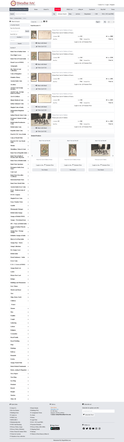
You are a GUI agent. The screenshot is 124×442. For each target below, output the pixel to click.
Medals (13, 145)
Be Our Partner (15, 410)
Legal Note (34, 420)
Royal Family (14, 337)
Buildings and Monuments (18, 282)
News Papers (14, 373)
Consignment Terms (36, 412)
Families (13, 315)
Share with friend (42, 43)
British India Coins (16, 127)
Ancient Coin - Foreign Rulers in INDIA (17, 92)
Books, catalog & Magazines (19, 370)
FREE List (14, 417)
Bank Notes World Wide (18, 183)
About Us (13, 408)
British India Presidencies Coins (18, 123)
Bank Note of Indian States (18, 51)
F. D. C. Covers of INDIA (18, 264)
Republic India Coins (17, 130)
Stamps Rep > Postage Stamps (17, 231)
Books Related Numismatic (18, 366)
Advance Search (62, 14)
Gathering (13, 323)
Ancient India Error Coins (18, 187)
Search (27, 31)
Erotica (13, 359)
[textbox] (66, 413)
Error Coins (14, 261)
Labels (12, 271)
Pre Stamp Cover (15, 250)
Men (12, 312)
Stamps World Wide (16, 362)
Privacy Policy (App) (16, 427)
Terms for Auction (16, 434)
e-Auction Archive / (18, 18)
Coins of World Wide (17, 138)
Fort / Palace (14, 286)
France (13, 304)
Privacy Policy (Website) (17, 429)
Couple (13, 319)
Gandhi (13, 205)
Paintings (13, 348)
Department (87, 14)
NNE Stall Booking (16, 424)
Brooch (13, 388)
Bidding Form (14, 412)
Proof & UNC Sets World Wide (18, 141)
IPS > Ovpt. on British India (19, 223)
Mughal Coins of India (17, 107)
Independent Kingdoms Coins (17, 111)
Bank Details (34, 408)
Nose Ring (13, 377)
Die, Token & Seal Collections (16, 70)
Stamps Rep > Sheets (17, 242)
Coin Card (14, 172)
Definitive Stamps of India (18, 235)
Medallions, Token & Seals (18, 149)
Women (13, 308)
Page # (98, 22)
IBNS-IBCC (14, 420)
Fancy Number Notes (17, 202)
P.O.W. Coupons (15, 194)
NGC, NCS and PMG (108, 14)
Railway (13, 352)
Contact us (14, 415)
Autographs (14, 66)
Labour (13, 326)
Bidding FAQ (35, 410)
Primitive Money (15, 77)
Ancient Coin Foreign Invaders (17, 88)
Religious (13, 330)
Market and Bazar (16, 290)
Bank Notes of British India (18, 160)
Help (70, 14)
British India (14, 253)
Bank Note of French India (18, 58)
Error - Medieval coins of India (18, 191)
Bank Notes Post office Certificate (17, 176)
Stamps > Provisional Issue (18, 220)
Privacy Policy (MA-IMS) (38, 427)
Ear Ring (13, 381)
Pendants (13, 384)
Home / (11, 18)
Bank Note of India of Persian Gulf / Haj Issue (17, 156)
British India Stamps (16, 213)
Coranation (14, 333)
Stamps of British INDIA (18, 216)
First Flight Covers (16, 55)
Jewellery (13, 84)
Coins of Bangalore (16, 73)
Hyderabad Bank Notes (17, 179)
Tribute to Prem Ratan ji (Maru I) (19, 9)
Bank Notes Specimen (17, 164)
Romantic (13, 355)
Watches (13, 395)
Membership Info (15, 422)
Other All (13, 399)
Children (13, 300)
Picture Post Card (16, 275)
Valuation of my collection (18, 436)
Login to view (78, 42)
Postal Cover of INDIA (17, 62)
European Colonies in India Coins (18, 119)
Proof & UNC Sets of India (18, 134)
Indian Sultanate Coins (17, 103)
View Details (45, 169)
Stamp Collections (16, 246)
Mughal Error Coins (16, 198)
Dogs (12, 344)
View (12, 293)
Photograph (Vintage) (17, 209)
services (78, 14)
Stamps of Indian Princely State (18, 227)
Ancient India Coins (16, 81)
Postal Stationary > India (18, 257)
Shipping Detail (35, 429)
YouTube (57, 9)
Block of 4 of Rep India (17, 239)
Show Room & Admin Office (19, 431)
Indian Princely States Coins (19, 115)
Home (33, 417)
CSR (96, 14)
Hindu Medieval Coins (17, 100)
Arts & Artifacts (15, 96)
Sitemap (33, 431)
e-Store (33, 415)
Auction (19, 37)
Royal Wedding (15, 341)
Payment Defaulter (36, 424)
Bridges (13, 279)
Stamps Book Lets (16, 268)
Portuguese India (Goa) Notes (17, 168)
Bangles (13, 391)
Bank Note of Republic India (19, 153)
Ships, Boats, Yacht (16, 297)
